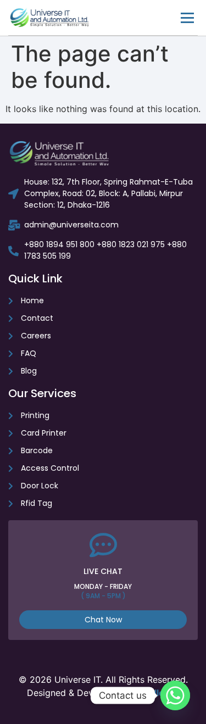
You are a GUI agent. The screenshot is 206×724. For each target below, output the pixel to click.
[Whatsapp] (175, 695)
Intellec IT (159, 692)
